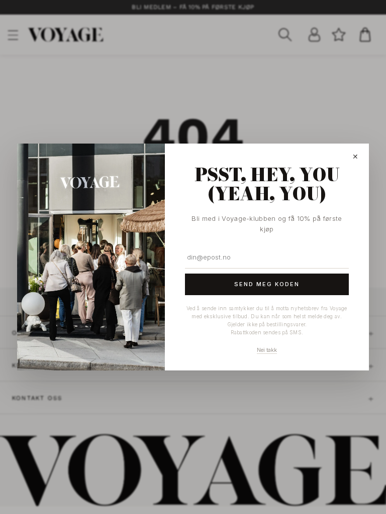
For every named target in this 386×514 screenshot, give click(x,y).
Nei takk (267, 349)
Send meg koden (267, 284)
